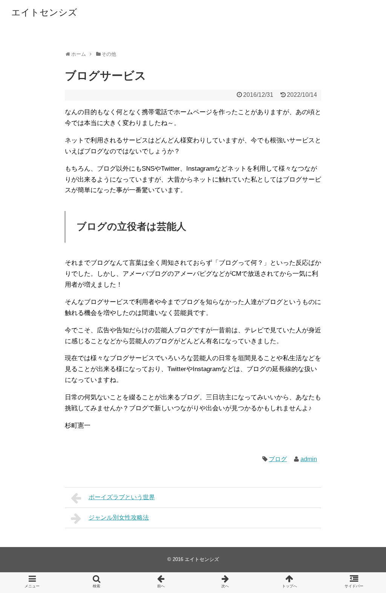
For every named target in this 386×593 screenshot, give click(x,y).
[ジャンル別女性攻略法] (225, 582)
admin (308, 459)
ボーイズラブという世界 (122, 497)
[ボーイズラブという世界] (161, 582)
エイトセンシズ (44, 12)
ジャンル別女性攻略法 (119, 517)
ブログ (278, 459)
